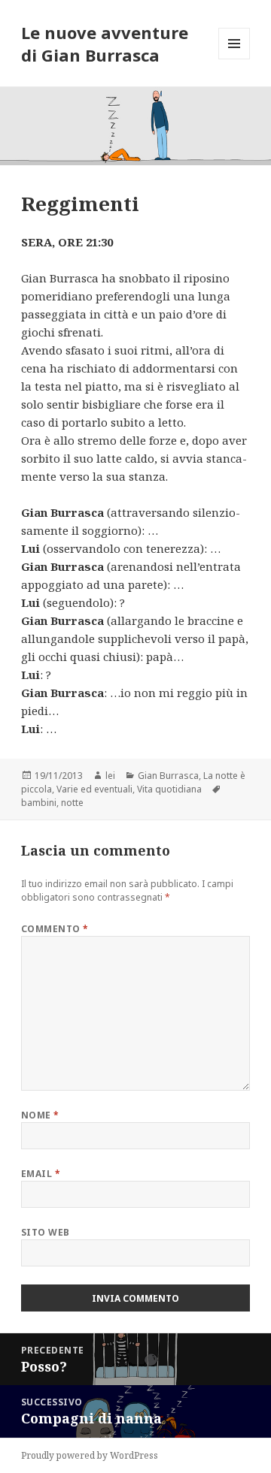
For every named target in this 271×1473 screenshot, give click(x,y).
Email (40, 1173)
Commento (55, 928)
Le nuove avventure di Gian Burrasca (104, 43)
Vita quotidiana (169, 789)
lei (110, 775)
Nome (40, 1115)
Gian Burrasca (168, 775)
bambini (38, 802)
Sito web (45, 1232)
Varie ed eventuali (94, 789)
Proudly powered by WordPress (89, 1455)
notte (72, 802)
